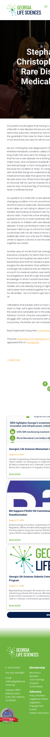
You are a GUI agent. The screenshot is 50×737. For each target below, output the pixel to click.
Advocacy (35, 691)
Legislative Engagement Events (36, 706)
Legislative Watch (38, 699)
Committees (36, 686)
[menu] (46, 6)
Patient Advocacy (39, 713)
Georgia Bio (33, 342)
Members (35, 667)
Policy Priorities (37, 695)
